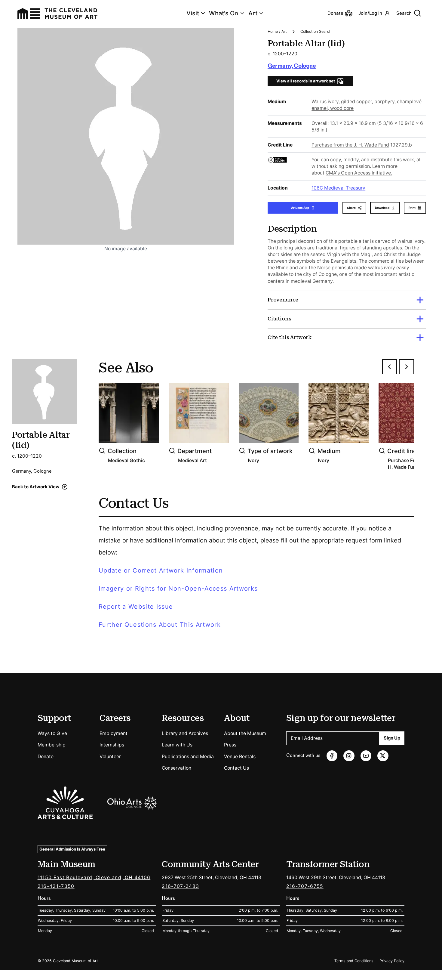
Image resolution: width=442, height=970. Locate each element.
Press (230, 745)
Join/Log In (370, 13)
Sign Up (392, 738)
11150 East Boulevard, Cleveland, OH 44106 (94, 877)
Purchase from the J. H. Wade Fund (350, 145)
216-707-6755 (305, 886)
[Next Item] (406, 366)
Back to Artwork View (36, 487)
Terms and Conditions (353, 961)
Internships (112, 745)
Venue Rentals (240, 756)
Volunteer (110, 756)
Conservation (176, 768)
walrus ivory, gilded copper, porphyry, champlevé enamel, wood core (367, 105)
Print (412, 207)
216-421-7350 (56, 886)
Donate (46, 756)
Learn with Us (177, 745)
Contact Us (236, 768)
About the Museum (245, 733)
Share (351, 207)
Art (252, 13)
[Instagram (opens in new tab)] (349, 755)
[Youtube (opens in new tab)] (366, 755)
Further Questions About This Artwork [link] (160, 624)
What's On (223, 13)
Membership (52, 745)
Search (404, 13)
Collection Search (315, 31)
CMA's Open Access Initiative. (359, 173)
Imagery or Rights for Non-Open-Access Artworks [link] (178, 588)
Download (382, 207)
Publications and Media (188, 756)
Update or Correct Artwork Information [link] (161, 570)
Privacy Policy (391, 961)
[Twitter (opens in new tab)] (382, 755)
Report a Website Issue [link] (136, 606)
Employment (113, 733)
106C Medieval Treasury (338, 188)
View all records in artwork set (305, 81)
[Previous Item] (389, 366)
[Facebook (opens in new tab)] (332, 755)
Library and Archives (185, 733)
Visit (192, 13)
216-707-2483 (180, 886)
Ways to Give (52, 733)
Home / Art (277, 31)
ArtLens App (300, 207)
